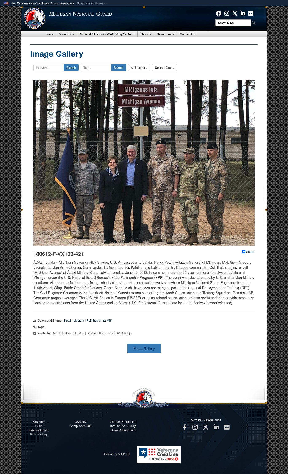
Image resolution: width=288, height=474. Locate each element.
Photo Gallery (144, 348)
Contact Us (187, 34)
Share (250, 251)
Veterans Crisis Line (123, 421)
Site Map (38, 421)
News (144, 34)
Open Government (122, 430)
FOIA (38, 426)
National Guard (38, 430)
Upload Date (163, 67)
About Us (65, 34)
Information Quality (123, 426)
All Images (138, 67)
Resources (164, 34)
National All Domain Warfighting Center (106, 34)
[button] (92, 3)
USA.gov (80, 421)
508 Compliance (81, 426)
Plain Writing (38, 434)
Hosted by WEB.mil (117, 454)
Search (71, 67)
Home (49, 34)
